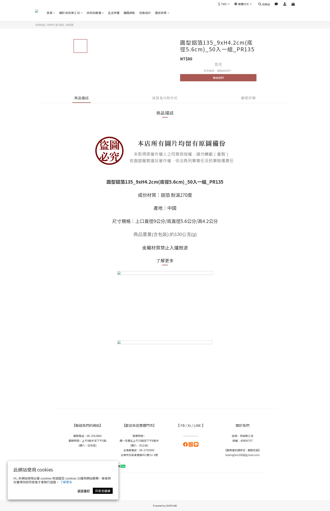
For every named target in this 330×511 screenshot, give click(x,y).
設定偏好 (84, 490)
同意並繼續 (102, 490)
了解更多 (66, 482)
